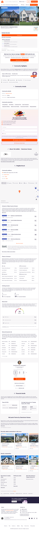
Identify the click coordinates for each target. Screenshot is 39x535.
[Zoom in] (36, 192)
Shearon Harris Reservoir (6, 268)
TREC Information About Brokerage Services (10, 519)
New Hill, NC (3, 480)
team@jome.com (24, 510)
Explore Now (14, 501)
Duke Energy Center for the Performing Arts (25, 272)
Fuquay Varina (6, 174)
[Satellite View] (36, 199)
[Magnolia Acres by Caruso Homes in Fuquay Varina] (21, 438)
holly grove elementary (15, 238)
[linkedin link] (32, 518)
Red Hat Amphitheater (23, 270)
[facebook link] (34, 518)
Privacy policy (32, 525)
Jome (1, 493)
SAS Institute (22, 278)
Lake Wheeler (4, 270)
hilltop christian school (16, 234)
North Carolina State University (7, 280)
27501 (15, 482)
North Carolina (12, 493)
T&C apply (25, 62)
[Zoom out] (36, 194)
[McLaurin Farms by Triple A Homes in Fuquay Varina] (7, 460)
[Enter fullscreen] (36, 197)
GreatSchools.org (15, 249)
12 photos (36, 23)
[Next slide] (37, 15)
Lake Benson (4, 272)
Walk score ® (4, 294)
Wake (6, 176)
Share (23, 4)
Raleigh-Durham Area (19, 493)
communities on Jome (36, 154)
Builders (18, 525)
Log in (29, 1)
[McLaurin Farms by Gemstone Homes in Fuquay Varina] (21, 460)
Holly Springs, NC (3, 479)
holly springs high (14, 224)
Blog (22, 525)
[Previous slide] (1, 15)
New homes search (6, 493)
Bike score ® (17, 294)
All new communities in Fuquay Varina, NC (10, 4)
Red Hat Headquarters (23, 280)
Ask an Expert (20, 385)
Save (28, 4)
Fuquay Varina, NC (4, 482)
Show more (4, 212)
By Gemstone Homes (29, 479)
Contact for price (6, 32)
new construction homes (9, 510)
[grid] (19, 81)
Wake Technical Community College (7, 276)
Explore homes (34, 1)
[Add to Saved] (13, 434)
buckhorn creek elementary (16, 215)
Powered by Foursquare (5, 202)
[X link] (37, 518)
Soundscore (4, 326)
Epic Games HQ (22, 276)
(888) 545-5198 (21, 388)
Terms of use (26, 525)
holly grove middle (14, 229)
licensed (7, 517)
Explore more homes (24, 514)
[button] (19, 500)
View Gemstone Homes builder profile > (8, 161)
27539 (15, 484)
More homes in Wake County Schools (8, 251)
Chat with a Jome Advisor (6, 37)
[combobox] (11, 2)
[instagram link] (29, 518)
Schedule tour (34, 4)
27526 (7, 178)
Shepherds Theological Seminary (7, 278)
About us (5, 525)
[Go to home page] (2, 1)
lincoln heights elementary (16, 220)
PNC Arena (8, 73)
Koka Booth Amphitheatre (24, 268)
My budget (22, 1)
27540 (15, 479)
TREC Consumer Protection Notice (22, 519)
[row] (4, 80)
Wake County (25, 493)
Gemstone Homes (14, 26)
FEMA (6, 356)
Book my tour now (19, 60)
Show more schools (19, 243)
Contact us (13, 525)
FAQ (9, 525)
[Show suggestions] (3, 133)
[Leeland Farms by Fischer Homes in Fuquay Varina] (7, 438)
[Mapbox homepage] (3, 200)
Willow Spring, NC (4, 485)
